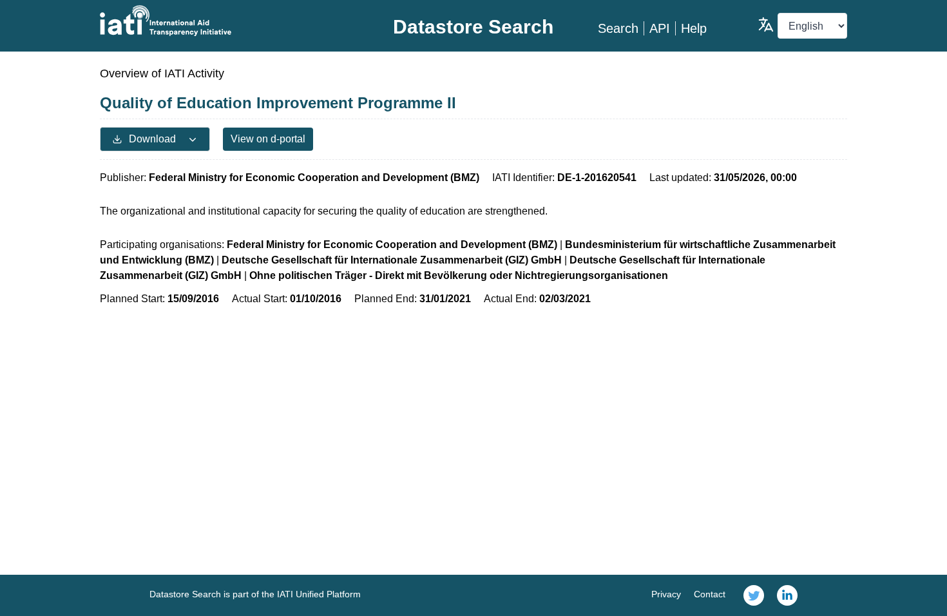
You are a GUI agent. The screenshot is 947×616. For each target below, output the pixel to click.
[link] (753, 595)
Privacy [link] (666, 594)
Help (694, 28)
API (659, 28)
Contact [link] (709, 594)
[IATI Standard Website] (224, 20)
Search (618, 28)
